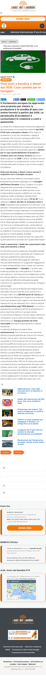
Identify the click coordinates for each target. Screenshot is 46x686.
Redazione (7, 662)
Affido (7, 650)
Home (4, 41)
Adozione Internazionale (13, 647)
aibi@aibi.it (32, 579)
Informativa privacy (21, 662)
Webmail (31, 664)
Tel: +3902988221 (22, 579)
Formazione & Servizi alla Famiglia (25, 650)
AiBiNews (12, 41)
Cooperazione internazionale (23, 653)
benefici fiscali (35, 548)
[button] (3, 25)
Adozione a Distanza (33, 647)
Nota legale (22, 664)
